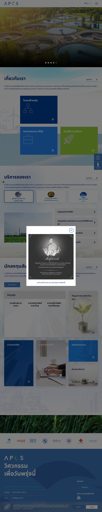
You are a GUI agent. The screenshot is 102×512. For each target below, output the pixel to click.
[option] (51, 256)
